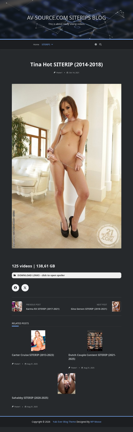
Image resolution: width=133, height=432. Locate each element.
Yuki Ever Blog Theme (64, 421)
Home (36, 44)
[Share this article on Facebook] (15, 287)
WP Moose (95, 421)
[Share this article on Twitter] (25, 287)
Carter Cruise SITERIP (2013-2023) (33, 355)
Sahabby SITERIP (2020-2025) (30, 398)
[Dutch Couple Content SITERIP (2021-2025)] (94, 340)
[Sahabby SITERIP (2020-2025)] (66, 383)
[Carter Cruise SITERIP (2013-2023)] (38, 340)
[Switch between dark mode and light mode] (96, 44)
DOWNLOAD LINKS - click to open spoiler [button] (41, 275)
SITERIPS (46, 44)
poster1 (59, 73)
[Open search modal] (100, 44)
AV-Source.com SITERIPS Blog (66, 17)
